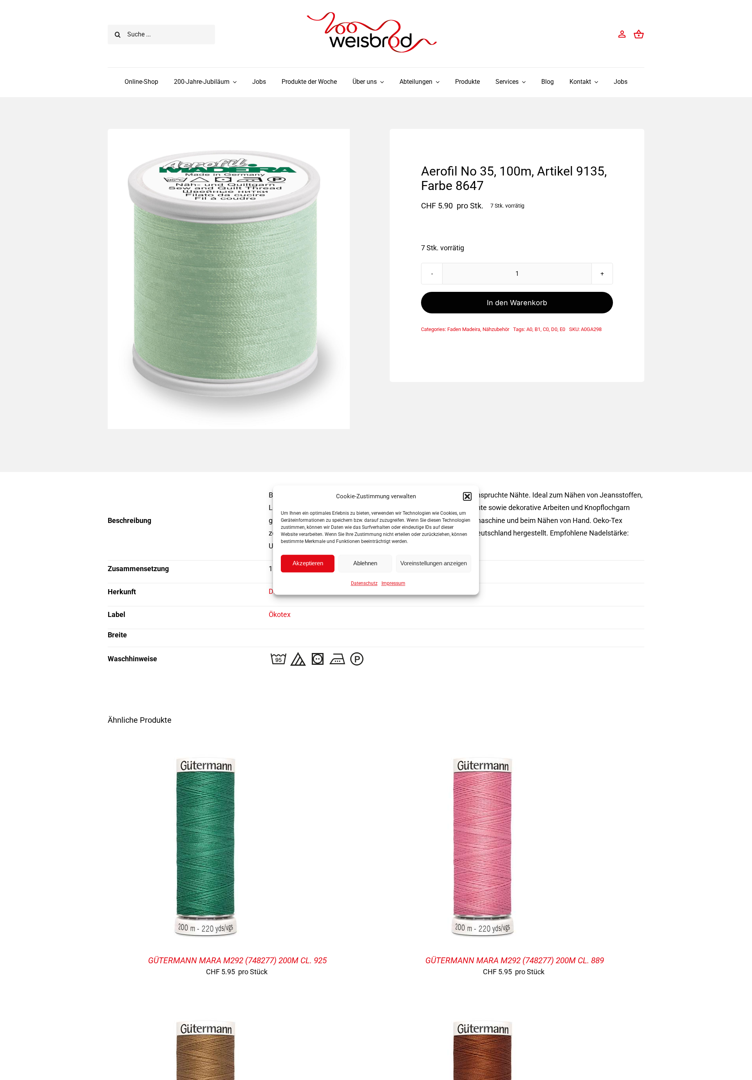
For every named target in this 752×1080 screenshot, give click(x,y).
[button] (467, 496)
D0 (554, 329)
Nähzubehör (496, 329)
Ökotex (280, 614)
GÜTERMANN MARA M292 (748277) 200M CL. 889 (514, 960)
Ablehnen (365, 563)
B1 (537, 329)
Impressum (393, 583)
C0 (546, 329)
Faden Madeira (463, 329)
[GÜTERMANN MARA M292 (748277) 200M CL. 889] (482, 754)
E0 (562, 329)
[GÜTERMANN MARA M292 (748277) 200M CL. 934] (482, 1017)
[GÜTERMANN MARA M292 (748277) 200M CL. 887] (206, 1017)
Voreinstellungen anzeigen (433, 563)
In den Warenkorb (517, 302)
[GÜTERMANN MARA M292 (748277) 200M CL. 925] (206, 754)
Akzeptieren (308, 563)
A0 (529, 329)
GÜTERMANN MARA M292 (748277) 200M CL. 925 (237, 960)
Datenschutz (364, 583)
